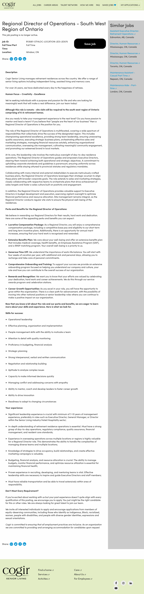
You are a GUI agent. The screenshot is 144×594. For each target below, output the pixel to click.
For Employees (82, 578)
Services (42, 574)
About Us (79, 574)
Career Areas (51, 5)
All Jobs (37, 5)
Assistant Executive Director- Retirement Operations (124, 32)
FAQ (98, 5)
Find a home (45, 570)
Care (77, 570)
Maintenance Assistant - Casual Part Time (122, 74)
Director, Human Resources (124, 43)
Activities (43, 578)
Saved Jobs (108, 5)
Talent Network (69, 5)
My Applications (129, 5)
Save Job (90, 44)
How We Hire (86, 5)
